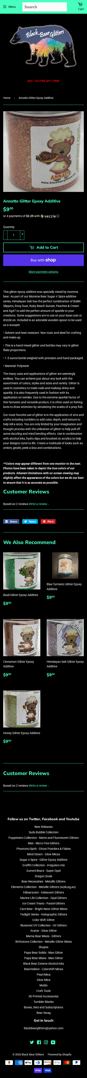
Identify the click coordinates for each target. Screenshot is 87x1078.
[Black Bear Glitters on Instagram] (46, 1043)
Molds (43, 985)
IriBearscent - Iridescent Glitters (43, 892)
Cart (81, 9)
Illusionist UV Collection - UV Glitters (43, 925)
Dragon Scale (43, 876)
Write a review (38, 504)
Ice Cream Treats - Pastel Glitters (43, 903)
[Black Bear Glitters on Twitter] (32, 1043)
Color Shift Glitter (43, 920)
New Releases (43, 826)
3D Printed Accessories (43, 996)
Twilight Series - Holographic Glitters (43, 914)
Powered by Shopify (59, 1054)
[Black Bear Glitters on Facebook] (39, 1043)
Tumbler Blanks (44, 1001)
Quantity (9, 227)
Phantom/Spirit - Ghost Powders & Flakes (43, 848)
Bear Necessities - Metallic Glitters (43, 881)
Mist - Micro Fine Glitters (43, 843)
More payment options (43, 271)
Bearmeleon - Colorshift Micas (43, 969)
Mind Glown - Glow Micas (43, 854)
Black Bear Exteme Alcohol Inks (43, 963)
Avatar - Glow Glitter (43, 930)
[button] (43, 216)
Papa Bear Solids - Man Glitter (43, 952)
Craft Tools (43, 990)
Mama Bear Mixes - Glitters (43, 936)
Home (6, 97)
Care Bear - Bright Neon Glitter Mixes (43, 909)
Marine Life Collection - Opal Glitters (43, 898)
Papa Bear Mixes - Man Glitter (43, 958)
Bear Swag (44, 1012)
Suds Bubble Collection (43, 832)
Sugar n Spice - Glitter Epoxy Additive (43, 859)
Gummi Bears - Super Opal (43, 870)
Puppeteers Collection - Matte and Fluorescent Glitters (43, 837)
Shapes (43, 947)
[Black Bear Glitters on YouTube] (53, 1043)
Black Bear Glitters (33, 1054)
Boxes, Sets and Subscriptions (43, 1007)
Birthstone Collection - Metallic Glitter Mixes (43, 941)
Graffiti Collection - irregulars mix (43, 865)
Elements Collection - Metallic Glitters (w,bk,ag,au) (43, 887)
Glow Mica (43, 980)
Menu (12, 6)
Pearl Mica (43, 974)
